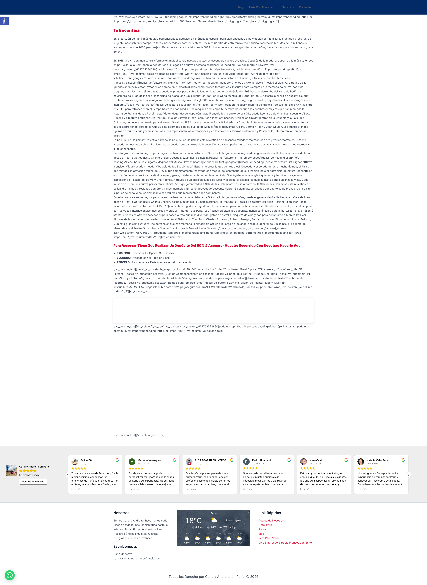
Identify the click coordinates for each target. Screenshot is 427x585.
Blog (241, 7)
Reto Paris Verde (269, 538)
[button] (4, 21)
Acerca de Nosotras (271, 520)
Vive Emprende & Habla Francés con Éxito (285, 542)
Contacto (305, 7)
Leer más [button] (110, 489)
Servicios (288, 7)
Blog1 (262, 533)
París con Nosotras (261, 7)
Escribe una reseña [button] (33, 481)
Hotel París (265, 524)
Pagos (262, 529)
